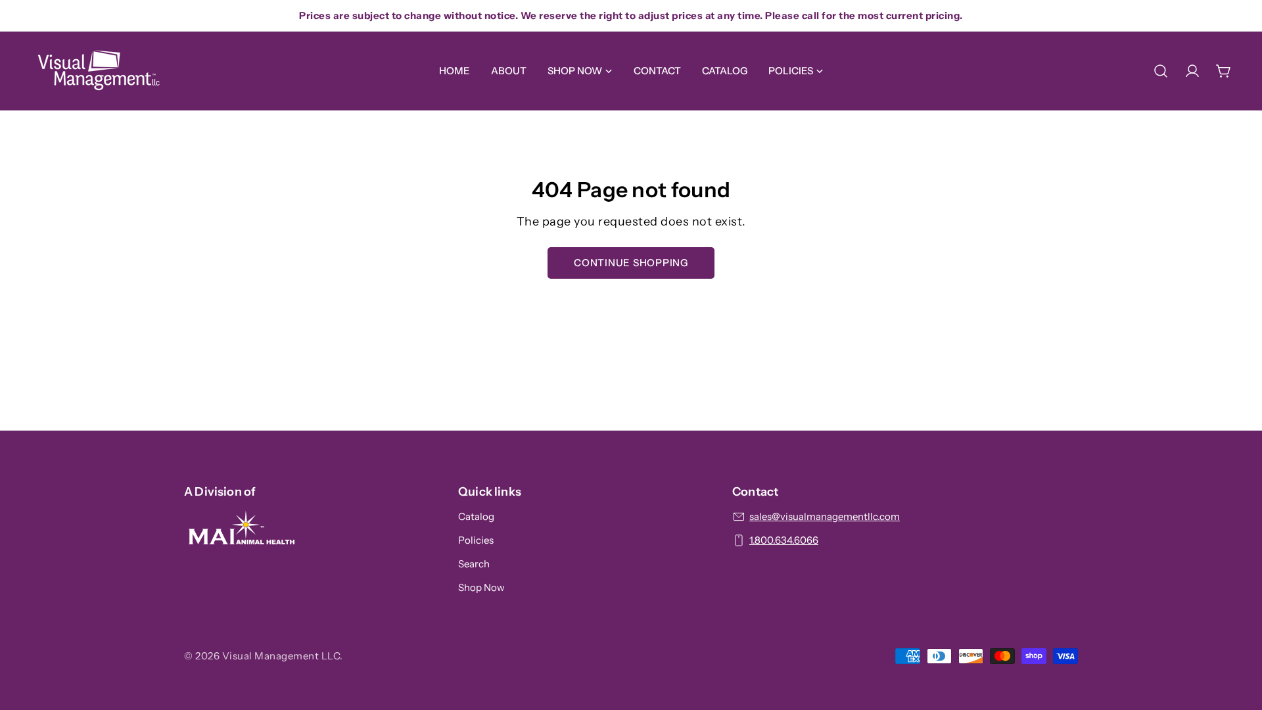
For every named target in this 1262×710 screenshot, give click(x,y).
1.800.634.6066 (783, 540)
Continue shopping (631, 262)
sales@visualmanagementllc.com (824, 516)
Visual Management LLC (281, 656)
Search (474, 563)
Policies (476, 540)
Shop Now (481, 587)
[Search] (1161, 71)
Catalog (476, 516)
